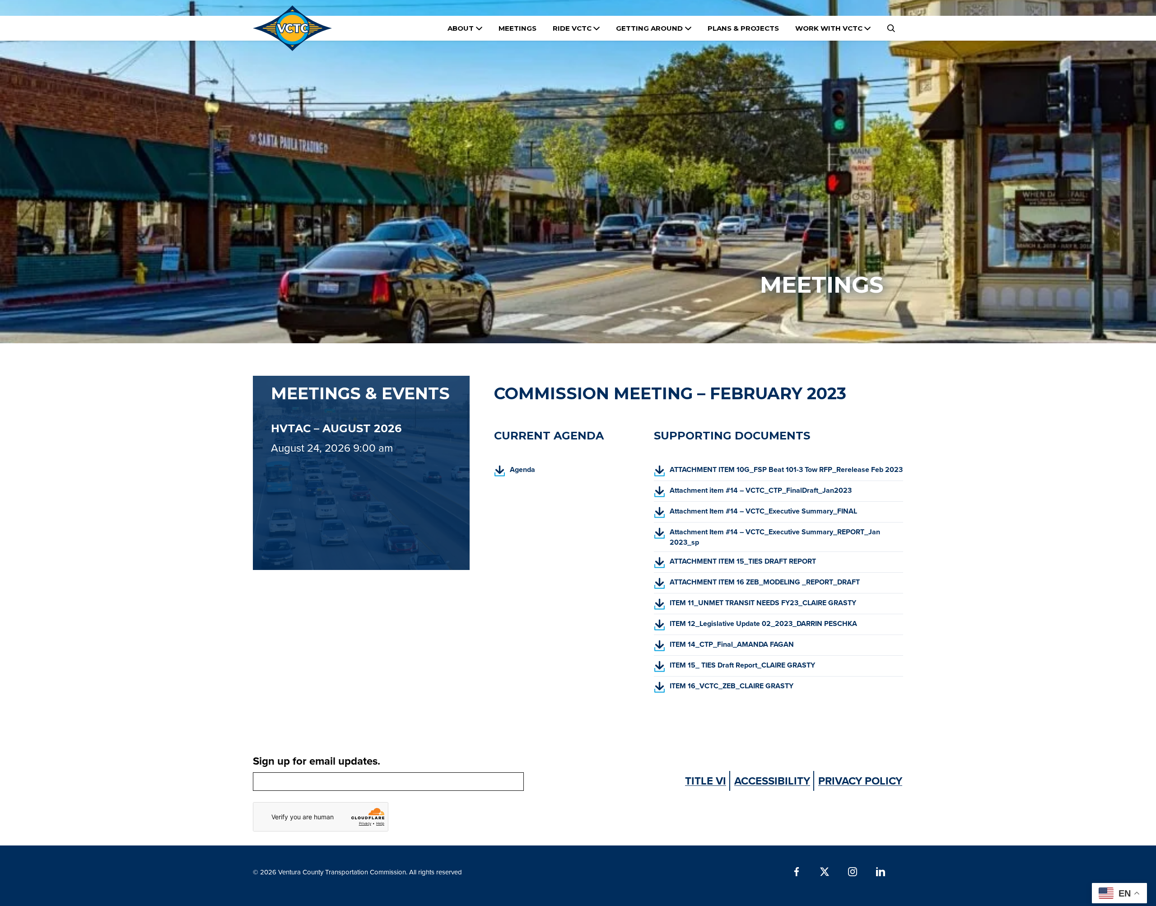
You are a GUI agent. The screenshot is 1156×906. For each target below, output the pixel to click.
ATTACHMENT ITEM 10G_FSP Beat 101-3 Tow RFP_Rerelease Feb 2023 (778, 472)
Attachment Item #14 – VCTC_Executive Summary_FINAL (755, 514)
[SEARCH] (891, 28)
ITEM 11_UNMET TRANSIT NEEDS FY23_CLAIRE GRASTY (755, 605)
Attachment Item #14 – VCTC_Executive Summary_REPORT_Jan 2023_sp (767, 539)
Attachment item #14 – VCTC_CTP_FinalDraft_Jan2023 (753, 493)
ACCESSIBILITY (772, 781)
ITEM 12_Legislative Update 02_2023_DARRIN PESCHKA (755, 626)
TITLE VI (705, 781)
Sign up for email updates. (316, 761)
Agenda (514, 472)
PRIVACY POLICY (860, 781)
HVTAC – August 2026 (336, 428)
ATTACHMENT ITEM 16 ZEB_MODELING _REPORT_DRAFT (757, 584)
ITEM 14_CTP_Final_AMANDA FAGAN (724, 647)
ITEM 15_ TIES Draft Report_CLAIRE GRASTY (734, 668)
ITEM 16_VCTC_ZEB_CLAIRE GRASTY (723, 688)
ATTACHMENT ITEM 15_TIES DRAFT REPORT (735, 564)
